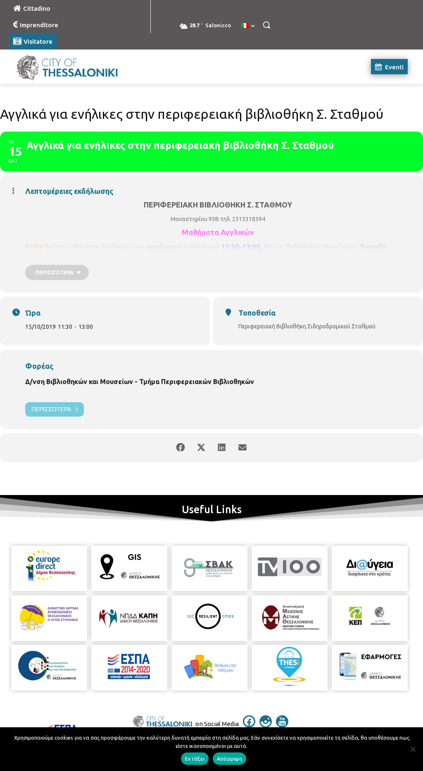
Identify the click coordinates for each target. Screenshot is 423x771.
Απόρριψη (229, 759)
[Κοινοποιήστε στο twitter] (201, 447)
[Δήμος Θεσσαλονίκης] (57, 67)
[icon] (249, 725)
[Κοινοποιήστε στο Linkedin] (222, 447)
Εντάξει (194, 759)
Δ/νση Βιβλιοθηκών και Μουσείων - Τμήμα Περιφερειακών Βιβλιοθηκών (139, 381)
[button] (266, 25)
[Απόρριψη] (413, 749)
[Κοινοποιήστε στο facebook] (180, 447)
